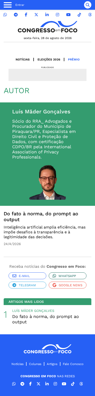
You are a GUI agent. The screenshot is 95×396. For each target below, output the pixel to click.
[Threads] (90, 14)
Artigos (52, 364)
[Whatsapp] (5, 14)
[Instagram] (57, 14)
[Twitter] (36, 14)
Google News (70, 285)
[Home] (47, 27)
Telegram (27, 285)
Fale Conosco (73, 364)
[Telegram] (16, 14)
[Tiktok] (79, 14)
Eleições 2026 (49, 59)
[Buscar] (87, 5)
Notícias (23, 59)
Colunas (35, 364)
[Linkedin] (47, 14)
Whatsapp (67, 276)
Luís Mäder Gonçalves (33, 311)
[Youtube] (68, 14)
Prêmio (74, 59)
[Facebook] (26, 14)
